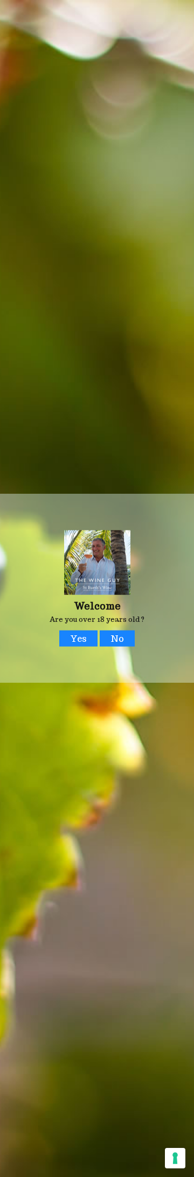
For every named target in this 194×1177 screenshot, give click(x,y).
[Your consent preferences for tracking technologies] (175, 1158)
